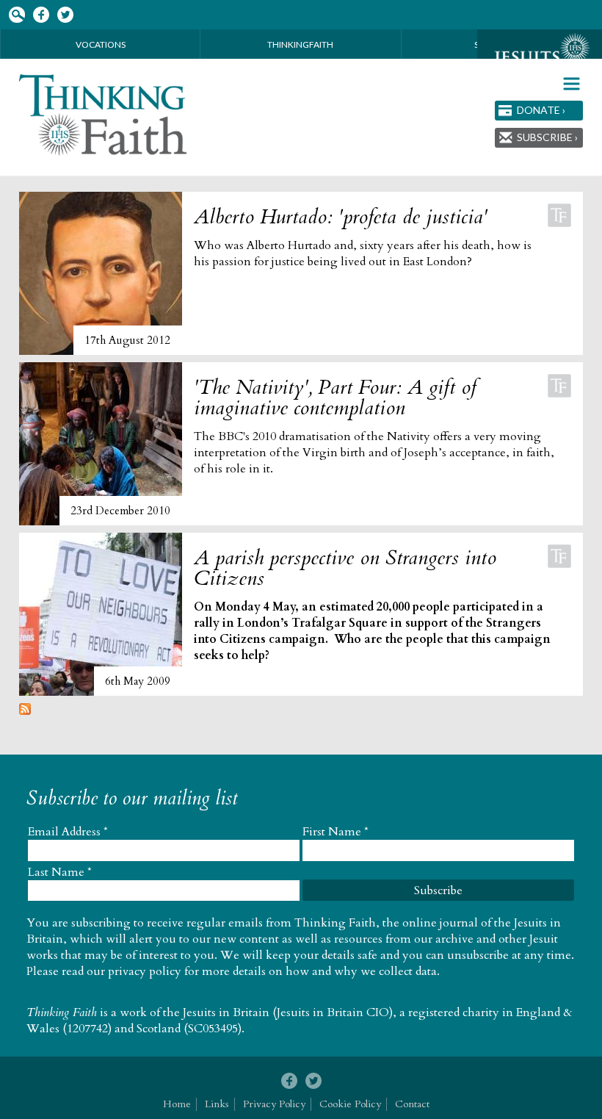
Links (217, 1104)
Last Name (60, 872)
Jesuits (539, 56)
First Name (335, 832)
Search (16, 15)
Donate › (541, 110)
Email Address (68, 832)
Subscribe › (547, 137)
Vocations (101, 44)
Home (177, 1104)
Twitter (65, 15)
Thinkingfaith (300, 44)
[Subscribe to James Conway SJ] (25, 711)
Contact (412, 1104)
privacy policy (144, 971)
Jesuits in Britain (226, 1012)
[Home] (104, 115)
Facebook (41, 15)
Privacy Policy (274, 1104)
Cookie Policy (350, 1104)
